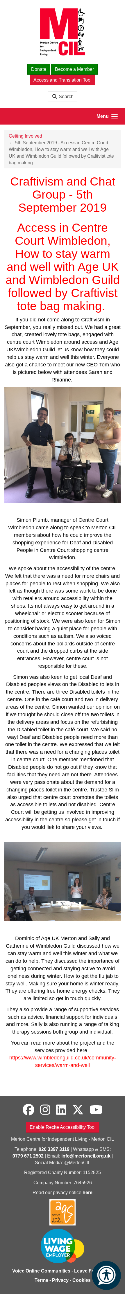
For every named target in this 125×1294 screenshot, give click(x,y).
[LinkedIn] (61, 1110)
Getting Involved (25, 136)
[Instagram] (45, 1110)
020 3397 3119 (54, 1149)
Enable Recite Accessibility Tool (63, 1127)
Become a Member (74, 69)
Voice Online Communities (41, 1270)
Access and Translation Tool (62, 80)
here (87, 1192)
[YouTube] (96, 1110)
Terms (41, 1280)
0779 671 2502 (28, 1155)
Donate (38, 69)
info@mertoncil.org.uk (85, 1155)
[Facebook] (28, 1110)
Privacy (60, 1280)
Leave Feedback (92, 1270)
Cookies (81, 1280)
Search (66, 96)
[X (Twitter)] (78, 1110)
